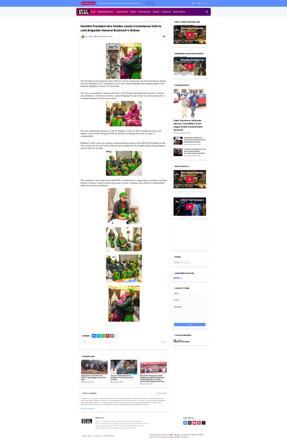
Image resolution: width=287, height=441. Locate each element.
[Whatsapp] (103, 336)
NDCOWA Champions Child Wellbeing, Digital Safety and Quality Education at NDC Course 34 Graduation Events (152, 378)
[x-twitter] (203, 3)
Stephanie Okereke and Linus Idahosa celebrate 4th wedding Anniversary (195, 140)
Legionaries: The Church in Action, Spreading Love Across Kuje (93, 378)
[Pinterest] (108, 336)
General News (122, 12)
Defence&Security (105, 12)
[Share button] (117, 336)
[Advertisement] (185, 236)
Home (93, 12)
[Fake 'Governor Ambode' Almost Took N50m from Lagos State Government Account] (190, 103)
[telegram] (199, 3)
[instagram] (206, 3)
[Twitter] (98, 336)
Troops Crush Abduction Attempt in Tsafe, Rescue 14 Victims (122, 378)
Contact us (166, 12)
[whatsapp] (196, 3)
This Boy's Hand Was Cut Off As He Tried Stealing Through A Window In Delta (195, 151)
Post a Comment (88, 409)
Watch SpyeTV (179, 12)
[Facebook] (94, 336)
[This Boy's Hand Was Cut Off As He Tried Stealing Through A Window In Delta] (178, 152)
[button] (147, 3)
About (90, 436)
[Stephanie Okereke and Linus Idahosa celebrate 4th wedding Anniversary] (178, 141)
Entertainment (145, 12)
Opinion (156, 12)
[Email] (112, 336)
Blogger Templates (181, 435)
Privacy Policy (109, 436)
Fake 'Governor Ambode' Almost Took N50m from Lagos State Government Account (188, 125)
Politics (133, 12)
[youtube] (194, 423)
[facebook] (193, 3)
